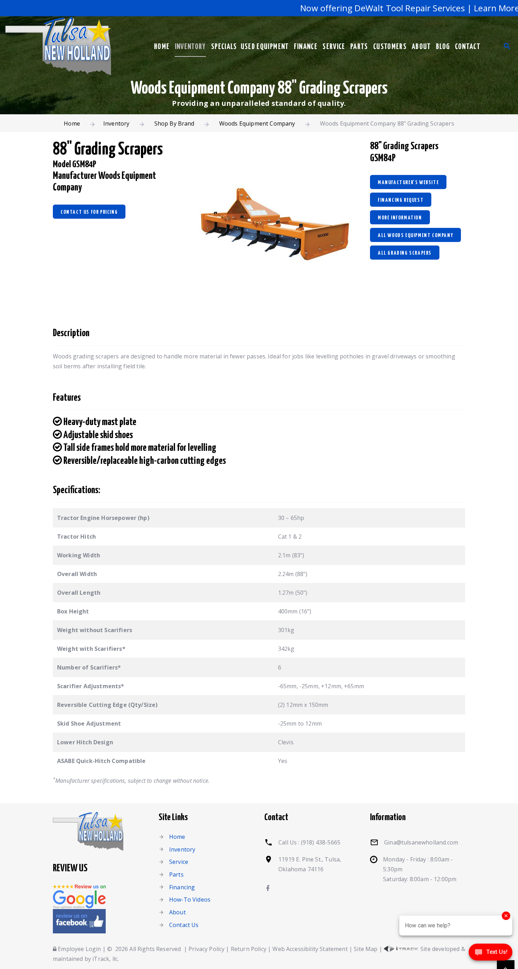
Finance (305, 46)
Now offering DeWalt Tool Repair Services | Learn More (395, 8)
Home (161, 46)
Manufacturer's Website (408, 182)
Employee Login (78, 949)
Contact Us (184, 925)
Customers (390, 46)
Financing (182, 887)
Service (333, 46)
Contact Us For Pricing (89, 212)
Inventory (190, 46)
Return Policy (248, 949)
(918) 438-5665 (320, 842)
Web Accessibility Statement (309, 949)
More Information (400, 217)
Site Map (365, 949)
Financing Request (401, 200)
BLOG (443, 46)
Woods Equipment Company (257, 123)
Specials (224, 46)
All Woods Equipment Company (415, 235)
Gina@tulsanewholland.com (421, 842)
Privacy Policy (206, 949)
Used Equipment (265, 46)
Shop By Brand (174, 123)
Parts (359, 46)
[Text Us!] (490, 954)
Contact (467, 46)
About (421, 46)
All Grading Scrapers (405, 253)
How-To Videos (189, 899)
